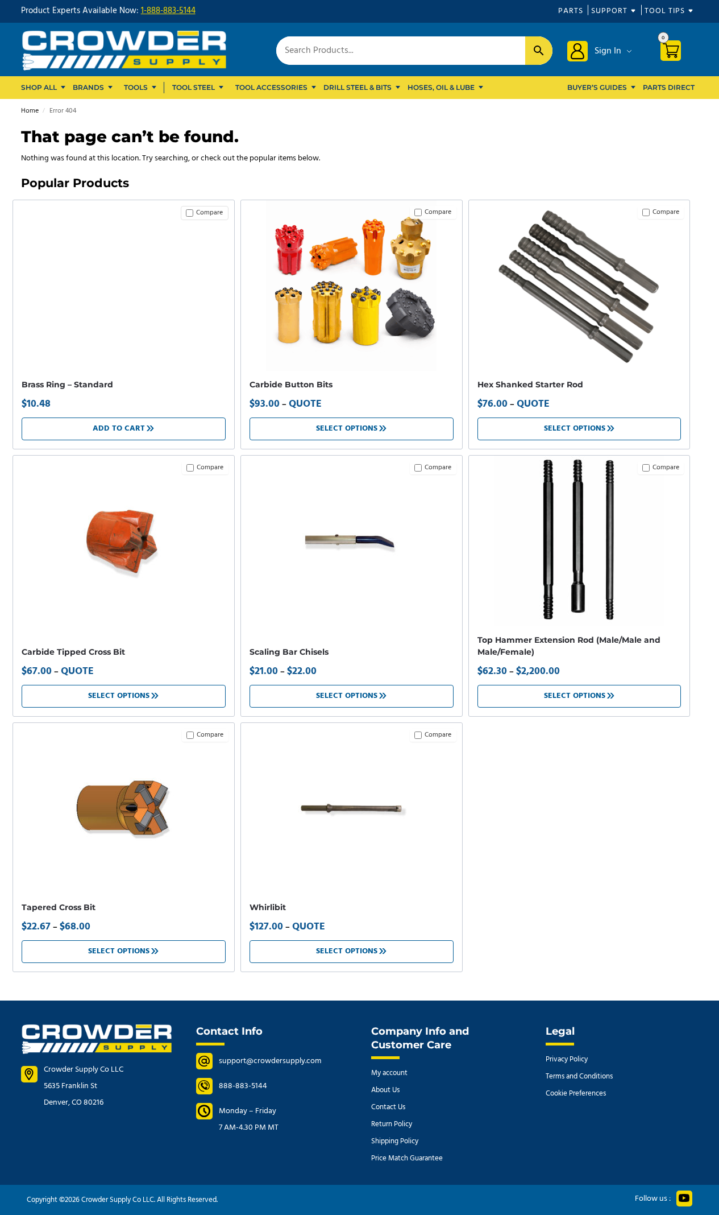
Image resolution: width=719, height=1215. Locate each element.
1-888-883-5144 (168, 11)
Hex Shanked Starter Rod (530, 384)
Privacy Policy (567, 1059)
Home (30, 111)
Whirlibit (268, 907)
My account (389, 1073)
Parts (570, 11)
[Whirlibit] (352, 808)
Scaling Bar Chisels (289, 652)
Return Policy (391, 1124)
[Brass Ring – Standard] (124, 210)
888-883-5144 (243, 1086)
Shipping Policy (394, 1141)
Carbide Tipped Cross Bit (73, 652)
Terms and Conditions (579, 1076)
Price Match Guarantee (407, 1158)
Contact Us (388, 1107)
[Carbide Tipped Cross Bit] (124, 541)
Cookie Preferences (576, 1094)
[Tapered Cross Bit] (124, 808)
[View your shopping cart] (675, 52)
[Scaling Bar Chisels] (352, 541)
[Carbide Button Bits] (352, 285)
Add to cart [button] (119, 428)
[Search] (538, 50)
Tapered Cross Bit (58, 907)
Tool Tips (665, 11)
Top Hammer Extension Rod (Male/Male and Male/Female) (568, 646)
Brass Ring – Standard (67, 384)
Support (609, 11)
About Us (385, 1090)
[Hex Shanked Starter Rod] (579, 285)
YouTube (684, 1198)
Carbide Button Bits (291, 384)
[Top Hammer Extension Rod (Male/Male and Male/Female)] (579, 541)
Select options (346, 428)
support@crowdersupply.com (270, 1061)
